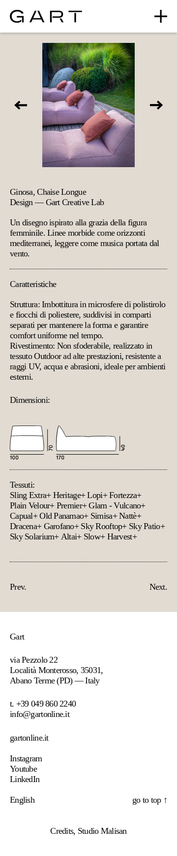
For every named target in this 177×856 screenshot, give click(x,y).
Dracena (23, 526)
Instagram (26, 758)
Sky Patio (144, 526)
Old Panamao (61, 516)
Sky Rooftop (101, 526)
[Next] (156, 105)
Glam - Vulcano (114, 505)
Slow (92, 536)
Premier (69, 505)
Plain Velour (30, 505)
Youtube (23, 769)
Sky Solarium (32, 536)
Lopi (94, 495)
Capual (21, 516)
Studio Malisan (102, 831)
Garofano (59, 526)
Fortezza (123, 495)
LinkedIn (24, 779)
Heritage (67, 495)
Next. (158, 587)
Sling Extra (28, 495)
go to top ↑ (149, 800)
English (22, 800)
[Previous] (20, 105)
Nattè (127, 516)
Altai (69, 536)
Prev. (18, 587)
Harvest (119, 536)
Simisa (101, 516)
